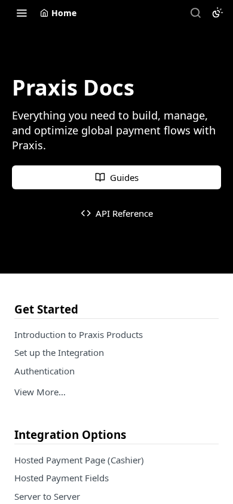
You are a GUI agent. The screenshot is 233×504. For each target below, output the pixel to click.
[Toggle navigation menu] (21, 12)
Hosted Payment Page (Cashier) (79, 460)
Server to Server (47, 496)
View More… (40, 392)
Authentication (44, 371)
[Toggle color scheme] (217, 12)
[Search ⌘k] (195, 12)
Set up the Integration (59, 352)
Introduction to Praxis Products (78, 334)
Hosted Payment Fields (61, 478)
